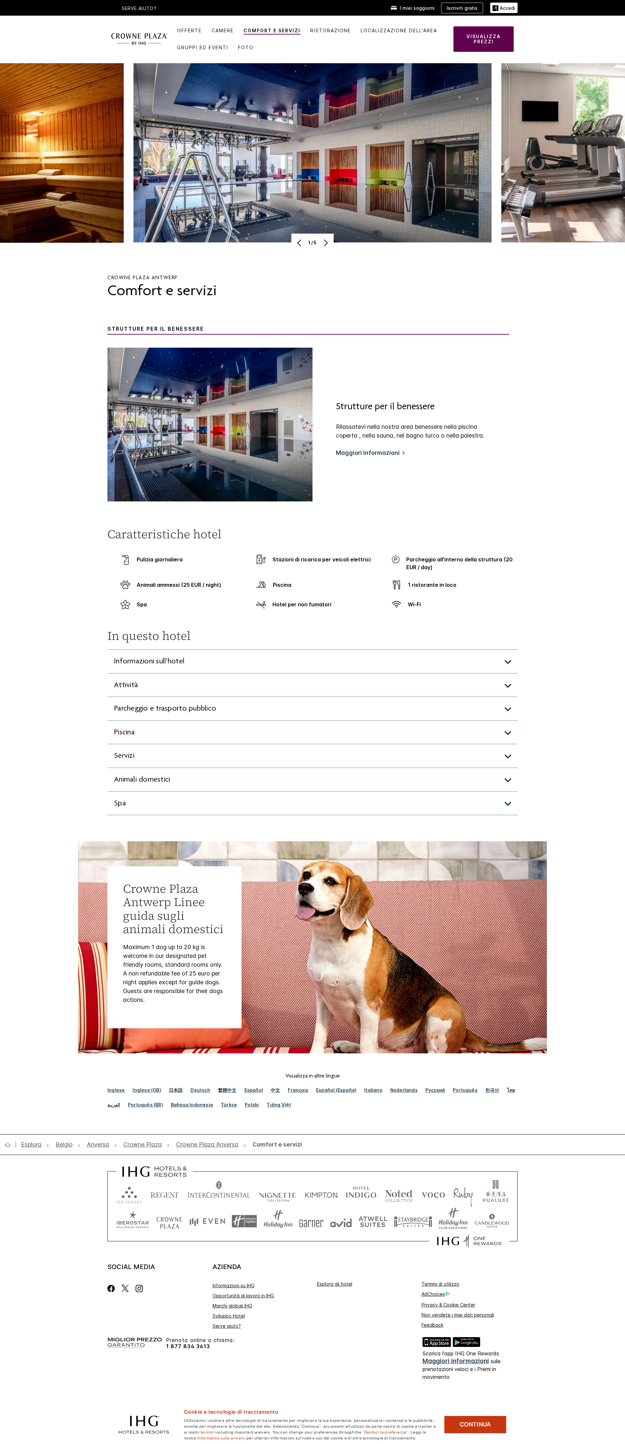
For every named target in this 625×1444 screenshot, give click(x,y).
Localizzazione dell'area (399, 30)
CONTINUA (475, 1424)
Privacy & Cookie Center (448, 1304)
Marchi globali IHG (232, 1305)
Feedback (432, 1325)
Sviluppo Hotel (229, 1316)
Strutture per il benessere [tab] (155, 329)
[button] (504, 8)
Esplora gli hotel (334, 1284)
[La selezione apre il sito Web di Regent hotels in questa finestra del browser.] (164, 1193)
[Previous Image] (300, 243)
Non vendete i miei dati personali (458, 1315)
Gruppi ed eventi (202, 47)
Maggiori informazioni (456, 1361)
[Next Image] (325, 243)
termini (207, 1432)
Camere (223, 30)
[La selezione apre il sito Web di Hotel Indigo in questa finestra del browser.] (361, 1193)
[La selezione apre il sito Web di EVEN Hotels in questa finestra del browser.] (207, 1221)
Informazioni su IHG (234, 1285)
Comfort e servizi (271, 30)
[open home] (10, 1144)
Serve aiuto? (227, 1326)
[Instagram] (139, 1288)
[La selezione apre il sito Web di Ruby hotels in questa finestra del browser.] (463, 1193)
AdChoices (433, 1294)
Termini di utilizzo (440, 1284)
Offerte (189, 30)
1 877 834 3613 (188, 1346)
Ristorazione (330, 30)
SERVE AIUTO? (139, 8)
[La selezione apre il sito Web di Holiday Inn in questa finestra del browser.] (278, 1221)
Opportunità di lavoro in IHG (243, 1295)
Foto (246, 47)
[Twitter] (125, 1288)
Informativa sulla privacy (221, 1437)
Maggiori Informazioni (368, 453)
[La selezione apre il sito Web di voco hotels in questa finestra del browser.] (433, 1193)
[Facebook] (112, 1288)
